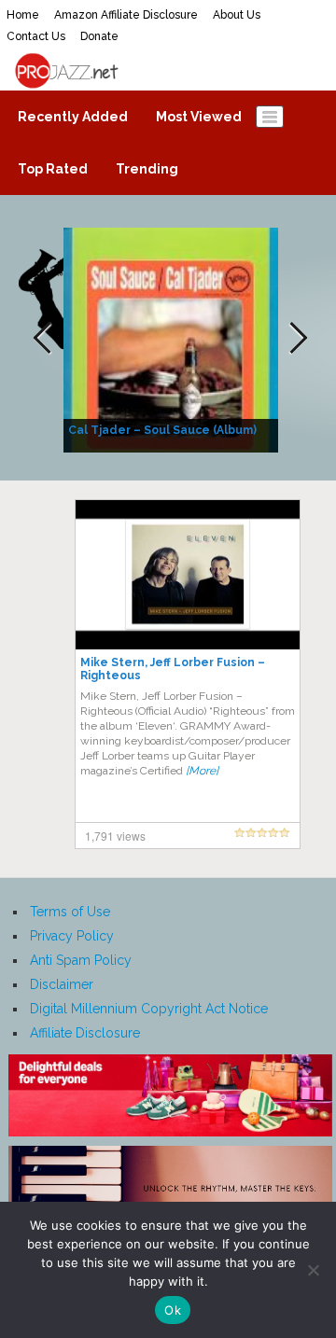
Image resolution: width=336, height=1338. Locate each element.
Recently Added (73, 116)
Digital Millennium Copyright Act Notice (149, 1008)
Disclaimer (61, 984)
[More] (202, 770)
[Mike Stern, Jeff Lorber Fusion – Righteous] (188, 573)
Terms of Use (70, 911)
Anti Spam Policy (81, 960)
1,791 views (115, 835)
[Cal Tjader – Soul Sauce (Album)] (173, 338)
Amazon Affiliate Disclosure (126, 14)
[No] (312, 1270)
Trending (147, 168)
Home (23, 14)
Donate (99, 36)
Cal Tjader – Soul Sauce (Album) (162, 430)
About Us (236, 14)
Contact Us (36, 36)
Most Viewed (199, 116)
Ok (172, 1310)
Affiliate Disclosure (85, 1032)
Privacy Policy (72, 935)
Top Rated (53, 168)
